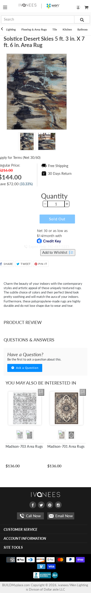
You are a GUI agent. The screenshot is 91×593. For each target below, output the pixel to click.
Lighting (11, 29)
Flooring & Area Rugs (34, 29)
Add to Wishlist (55, 252)
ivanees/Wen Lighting (73, 585)
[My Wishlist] (41, 392)
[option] (27, 142)
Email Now (63, 516)
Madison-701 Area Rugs (65, 446)
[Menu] (5, 6)
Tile (54, 29)
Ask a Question (27, 368)
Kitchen (67, 29)
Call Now (33, 516)
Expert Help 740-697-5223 (48, 247)
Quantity (54, 196)
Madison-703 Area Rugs (24, 446)
